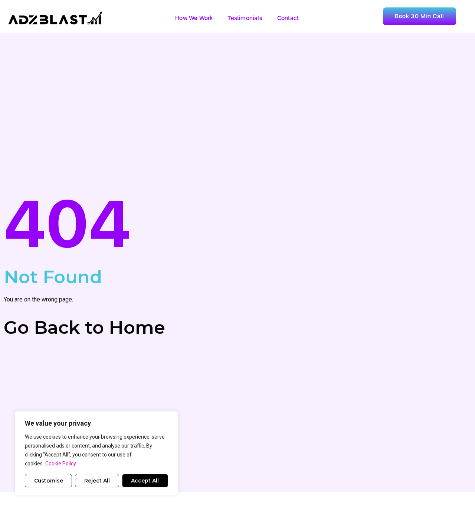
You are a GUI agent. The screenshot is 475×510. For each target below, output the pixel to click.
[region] (96, 453)
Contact (288, 18)
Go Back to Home (84, 327)
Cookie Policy (60, 464)
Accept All (145, 480)
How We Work (194, 18)
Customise (48, 480)
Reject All (97, 480)
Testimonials (244, 18)
